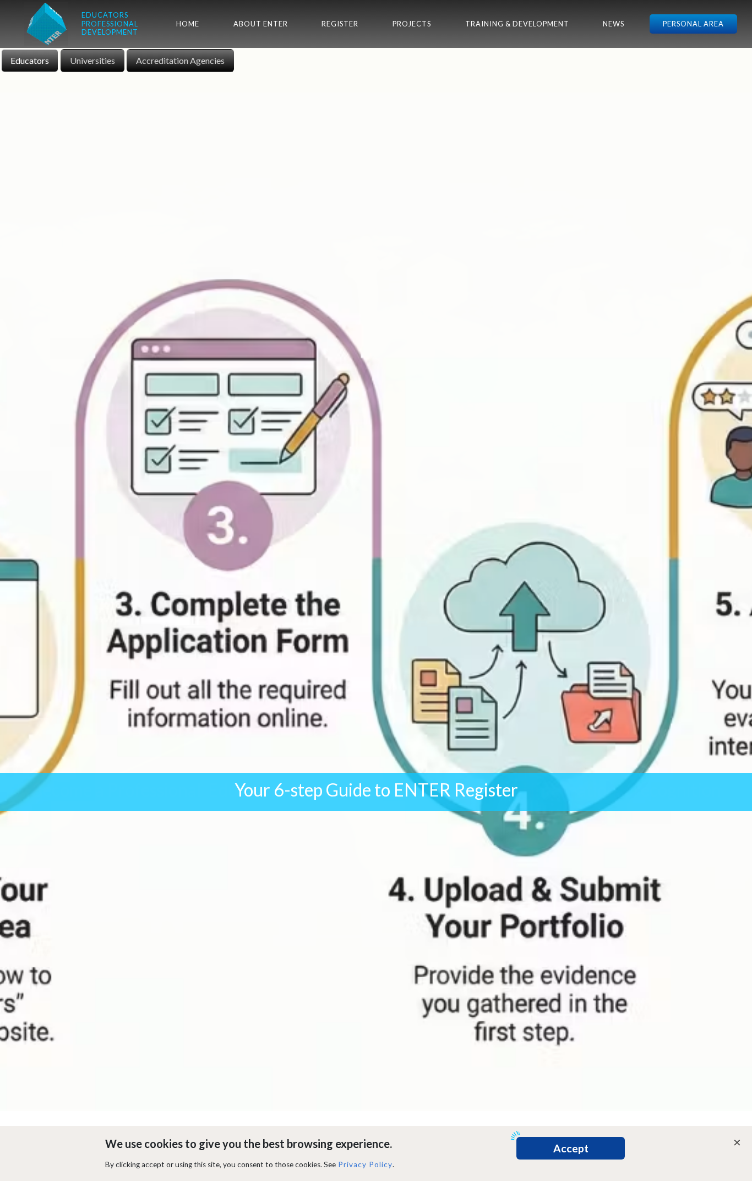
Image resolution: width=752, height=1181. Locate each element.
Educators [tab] (29, 60)
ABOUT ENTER (260, 23)
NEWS (613, 23)
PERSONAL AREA (693, 23)
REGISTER (339, 23)
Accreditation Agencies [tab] (180, 60)
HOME (187, 23)
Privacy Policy (365, 1164)
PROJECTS (412, 23)
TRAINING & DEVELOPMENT (517, 23)
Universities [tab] (92, 60)
